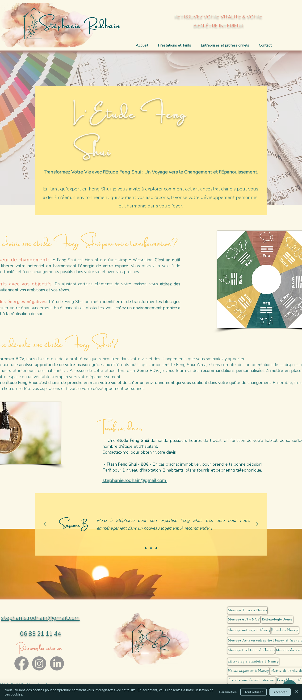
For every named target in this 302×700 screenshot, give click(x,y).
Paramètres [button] (228, 692)
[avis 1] (146, 548)
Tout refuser (253, 692)
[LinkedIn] (57, 663)
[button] (174, 45)
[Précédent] (45, 524)
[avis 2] (151, 548)
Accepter (280, 692)
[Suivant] (257, 524)
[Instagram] (39, 663)
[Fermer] (296, 692)
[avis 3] (156, 548)
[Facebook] (21, 663)
